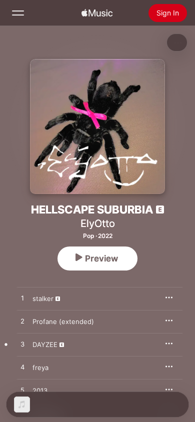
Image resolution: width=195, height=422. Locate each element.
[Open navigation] (18, 13)
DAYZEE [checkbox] (45, 344)
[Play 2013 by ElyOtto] (22, 390)
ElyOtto (97, 224)
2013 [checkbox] (40, 390)
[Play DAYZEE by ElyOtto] (22, 344)
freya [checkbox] (40, 368)
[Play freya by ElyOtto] (22, 367)
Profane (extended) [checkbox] (63, 322)
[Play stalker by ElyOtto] (22, 298)
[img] (97, 13)
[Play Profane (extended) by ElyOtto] (22, 321)
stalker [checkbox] (43, 298)
